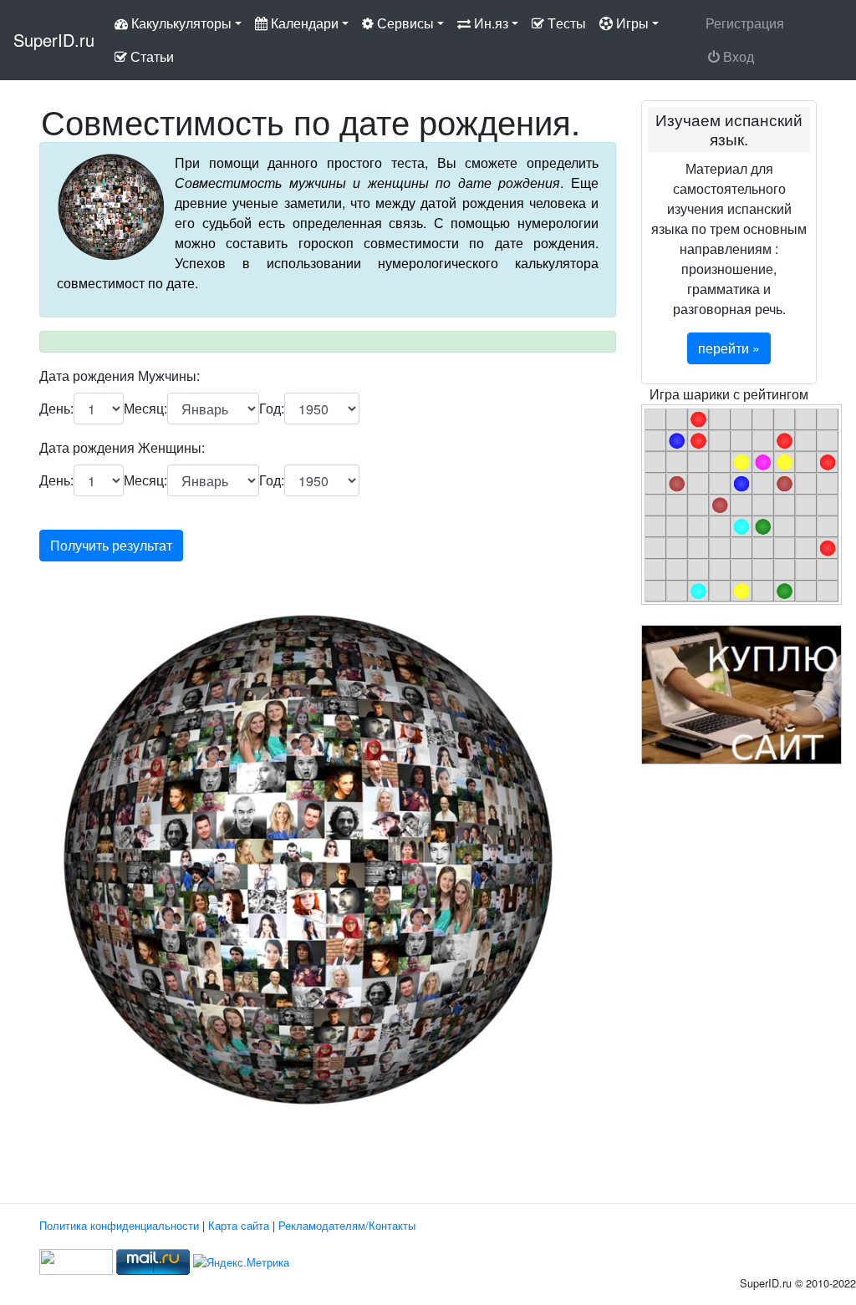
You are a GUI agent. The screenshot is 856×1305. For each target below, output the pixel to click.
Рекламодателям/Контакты (346, 1225)
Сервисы (404, 23)
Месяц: (145, 408)
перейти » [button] (729, 348)
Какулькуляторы (180, 23)
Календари (303, 23)
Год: (271, 408)
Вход (738, 56)
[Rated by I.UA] (76, 1260)
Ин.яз (489, 23)
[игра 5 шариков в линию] (741, 502)
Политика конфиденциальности (119, 1225)
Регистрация (745, 23)
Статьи (150, 56)
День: (56, 408)
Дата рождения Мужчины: (119, 375)
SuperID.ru (53, 40)
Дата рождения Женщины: (122, 447)
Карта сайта (238, 1225)
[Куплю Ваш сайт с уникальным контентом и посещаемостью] (741, 693)
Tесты (565, 23)
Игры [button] (631, 23)
